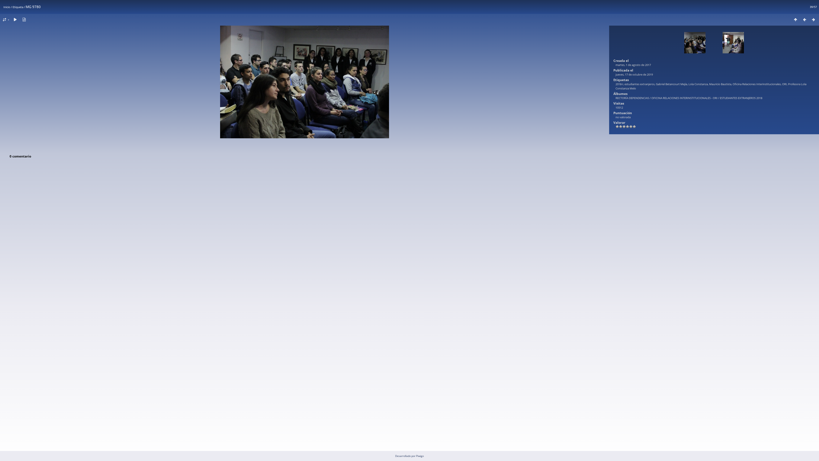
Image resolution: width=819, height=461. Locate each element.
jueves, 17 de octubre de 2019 (634, 74)
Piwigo (420, 456)
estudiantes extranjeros (639, 84)
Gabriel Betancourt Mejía (671, 84)
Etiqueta (18, 7)
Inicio (6, 7)
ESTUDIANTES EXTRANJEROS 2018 (741, 98)
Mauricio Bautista (720, 84)
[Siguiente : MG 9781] (813, 19)
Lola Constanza (698, 84)
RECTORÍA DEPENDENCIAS (632, 98)
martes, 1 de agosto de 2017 (633, 65)
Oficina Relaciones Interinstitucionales (757, 84)
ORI (784, 84)
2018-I (619, 84)
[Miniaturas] (795, 19)
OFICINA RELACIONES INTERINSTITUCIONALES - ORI (684, 98)
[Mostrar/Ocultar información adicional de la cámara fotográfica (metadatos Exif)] (24, 19)
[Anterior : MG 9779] (804, 19)
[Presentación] (15, 19)
